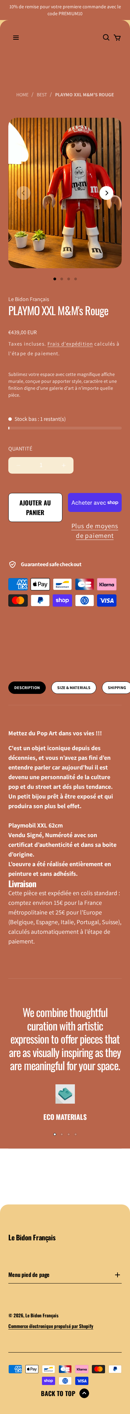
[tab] (27, 687)
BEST (42, 94)
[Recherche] (106, 37)
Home (22, 94)
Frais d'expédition (70, 343)
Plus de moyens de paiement (94, 530)
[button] (16, 37)
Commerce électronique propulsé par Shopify (50, 1326)
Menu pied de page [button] (29, 1275)
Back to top (58, 1393)
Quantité (20, 449)
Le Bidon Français (42, 1315)
